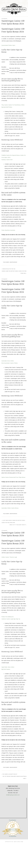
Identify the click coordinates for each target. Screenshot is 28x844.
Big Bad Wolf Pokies (7, 107)
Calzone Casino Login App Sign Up (11, 619)
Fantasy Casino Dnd (7, 159)
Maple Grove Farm (14, 9)
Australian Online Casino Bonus (10, 508)
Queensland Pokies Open (8, 45)
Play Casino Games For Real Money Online (13, 105)
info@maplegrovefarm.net (13, 795)
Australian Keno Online (8, 361)
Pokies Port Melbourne (8, 616)
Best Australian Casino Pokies (10, 363)
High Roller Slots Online (8, 667)
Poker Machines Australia (8, 230)
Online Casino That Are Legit (9, 557)
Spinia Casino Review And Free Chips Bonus (13, 477)
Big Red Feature (6, 669)
